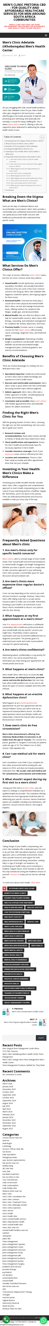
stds (4, 1289)
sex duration (8, 1275)
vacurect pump (9, 1297)
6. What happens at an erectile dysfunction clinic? (25, 178)
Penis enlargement (10, 1241)
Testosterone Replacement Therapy (17, 1292)
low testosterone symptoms (17, 912)
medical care (32, 922)
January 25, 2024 (11, 55)
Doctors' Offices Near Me (13, 1149)
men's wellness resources (15, 945)
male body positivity (13, 917)
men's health (37, 945)
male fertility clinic (10, 1188)
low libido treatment (11, 1174)
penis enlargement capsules (14, 1244)
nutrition (6, 1233)
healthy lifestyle (34, 907)
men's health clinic (10, 1216)
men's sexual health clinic (13, 1224)
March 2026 (7, 1083)
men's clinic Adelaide (13, 926)
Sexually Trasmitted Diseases (14, 1283)
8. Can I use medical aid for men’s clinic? (22, 183)
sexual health (8, 1280)
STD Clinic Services (10, 1051)
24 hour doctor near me (12, 1137)
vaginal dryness (9, 1300)
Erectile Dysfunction (28, 703)
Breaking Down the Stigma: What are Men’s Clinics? (25, 141)
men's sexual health (13, 955)
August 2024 (8, 1103)
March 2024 (7, 1111)
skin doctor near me (11, 1286)
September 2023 (9, 1125)
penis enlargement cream (13, 1247)
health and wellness (13, 907)
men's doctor (8, 1210)
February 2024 (8, 1114)
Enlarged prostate (10, 1157)
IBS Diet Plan (8, 1168)
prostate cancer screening (16, 979)
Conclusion (10, 190)
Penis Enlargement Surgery (13, 1264)
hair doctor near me (11, 1163)
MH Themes (39, 1318)
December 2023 (9, 1120)
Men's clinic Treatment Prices (14, 1202)
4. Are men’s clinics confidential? (20, 173)
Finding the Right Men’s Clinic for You (19, 149)
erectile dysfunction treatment (18, 903)
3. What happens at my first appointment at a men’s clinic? (24, 170)
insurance (9, 454)
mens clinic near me (11, 1227)
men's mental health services (14, 1219)
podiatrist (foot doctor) (12, 1266)
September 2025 (9, 1095)
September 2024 (9, 1100)
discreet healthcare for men (16, 898)
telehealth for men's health (16, 993)
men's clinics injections (12, 1208)
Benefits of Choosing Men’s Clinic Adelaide (22, 146)
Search (41, 1038)
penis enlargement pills (12, 1255)
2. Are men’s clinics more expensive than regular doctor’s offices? (25, 165)
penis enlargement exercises (14, 1250)
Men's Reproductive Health (13, 1222)
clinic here (35, 882)
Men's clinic (7, 1194)
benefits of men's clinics (15, 893)
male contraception (10, 1185)
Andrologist (7, 1143)
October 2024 (8, 1097)
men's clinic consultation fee (14, 1196)
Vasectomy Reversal (11, 1303)
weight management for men (17, 1003)
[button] (45, 35)
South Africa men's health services (19, 988)
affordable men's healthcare (21, 888)
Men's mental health (13, 950)
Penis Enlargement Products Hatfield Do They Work (24, 1065)
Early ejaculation (9, 1154)
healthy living (8, 1166)
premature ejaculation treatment (19, 969)
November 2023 (9, 1123)
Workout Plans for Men (12, 1308)
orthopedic (7, 1236)
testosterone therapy (14, 998)
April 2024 (7, 1109)
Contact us (15, 874)
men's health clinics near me (16, 931)
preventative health (13, 974)
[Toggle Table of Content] (41, 137)
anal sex (6, 1140)
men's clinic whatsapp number (15, 1205)
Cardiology (7, 1146)
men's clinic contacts (11, 1199)
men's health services (13, 936)
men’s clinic (29, 788)
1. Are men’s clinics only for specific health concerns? (23, 160)
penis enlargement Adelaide (16, 964)
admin (23, 55)
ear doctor (7, 1152)
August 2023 (8, 1128)
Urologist (6, 1294)
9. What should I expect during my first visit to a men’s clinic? (25, 186)
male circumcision (10, 1182)
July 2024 (6, 1106)
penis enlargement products (14, 1258)
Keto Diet (6, 1171)
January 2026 (8, 1086)
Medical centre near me (12, 1191)
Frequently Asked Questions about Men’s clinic (23, 157)
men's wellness (34, 941)
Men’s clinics (24, 330)
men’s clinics (13, 124)
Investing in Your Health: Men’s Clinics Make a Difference (22, 152)
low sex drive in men (11, 1177)
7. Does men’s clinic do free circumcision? (23, 181)
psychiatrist (7, 1272)
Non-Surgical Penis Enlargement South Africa (21, 1048)
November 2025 (9, 1089)
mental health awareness (15, 960)
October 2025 (8, 1092)
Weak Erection (8, 1306)
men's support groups (14, 941)
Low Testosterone (10, 1180)
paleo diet (7, 1238)
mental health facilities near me (15, 1230)
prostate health (11, 984)
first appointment (15, 624)
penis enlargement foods (13, 1252)
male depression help (13, 922)
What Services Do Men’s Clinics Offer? (20, 144)
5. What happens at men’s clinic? (20, 176)
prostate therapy (9, 1269)
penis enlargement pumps (13, 1261)
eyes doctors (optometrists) (14, 1160)
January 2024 (8, 1117)
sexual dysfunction (10, 1278)
